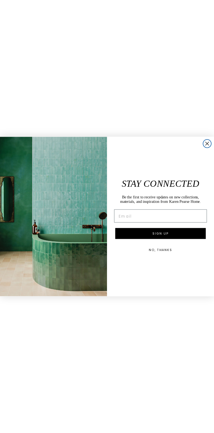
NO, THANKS (160, 250)
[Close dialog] (207, 143)
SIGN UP (160, 233)
